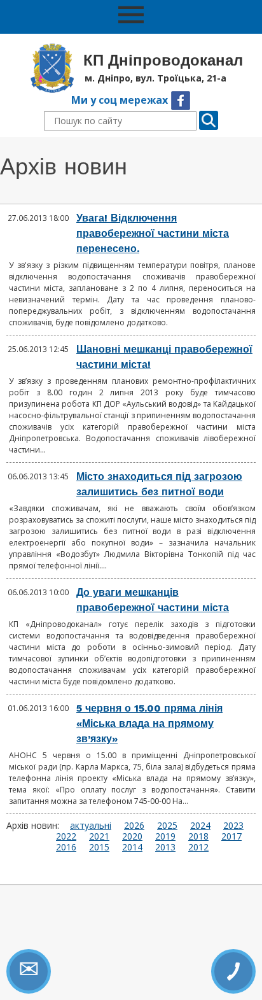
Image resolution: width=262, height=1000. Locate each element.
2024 (200, 825)
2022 (66, 836)
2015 (99, 847)
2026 (134, 825)
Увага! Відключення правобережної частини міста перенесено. (152, 233)
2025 (167, 825)
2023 (233, 825)
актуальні (90, 825)
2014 (132, 847)
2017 (231, 836)
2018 (198, 836)
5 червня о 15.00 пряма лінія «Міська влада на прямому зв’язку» (149, 723)
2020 (132, 836)
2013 (165, 847)
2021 (99, 836)
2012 (198, 847)
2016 (66, 847)
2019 (165, 836)
